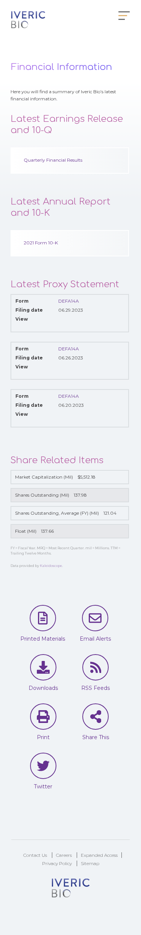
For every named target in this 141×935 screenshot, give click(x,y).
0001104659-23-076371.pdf (71, 322)
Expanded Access (99, 855)
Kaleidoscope (51, 566)
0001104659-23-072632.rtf (80, 417)
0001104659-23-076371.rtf (80, 322)
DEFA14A (68, 301)
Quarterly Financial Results (53, 160)
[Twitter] (43, 766)
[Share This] (95, 716)
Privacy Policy (57, 863)
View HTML (62, 322)
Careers (64, 855)
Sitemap (90, 863)
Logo (28, 20)
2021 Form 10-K (41, 242)
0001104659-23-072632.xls (88, 417)
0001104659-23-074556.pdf (71, 370)
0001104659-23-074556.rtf (80, 370)
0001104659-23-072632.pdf (71, 417)
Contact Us (35, 855)
